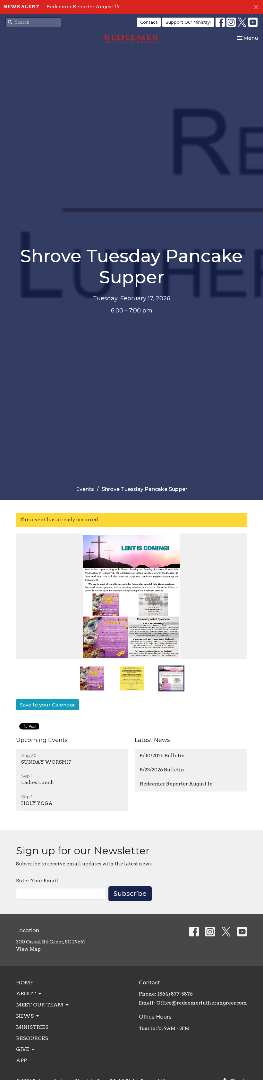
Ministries (32, 1027)
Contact (148, 22)
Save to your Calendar (47, 705)
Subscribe (130, 893)
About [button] (26, 993)
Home (24, 983)
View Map (28, 949)
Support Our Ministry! (188, 22)
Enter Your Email (37, 881)
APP (21, 1060)
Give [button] (22, 1049)
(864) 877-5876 (175, 994)
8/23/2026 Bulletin (162, 770)
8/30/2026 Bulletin (162, 756)
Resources (32, 1038)
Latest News (152, 740)
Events (85, 489)
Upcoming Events (42, 740)
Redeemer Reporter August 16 (83, 7)
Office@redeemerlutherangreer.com (202, 1003)
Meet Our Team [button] (39, 1005)
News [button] (25, 1016)
